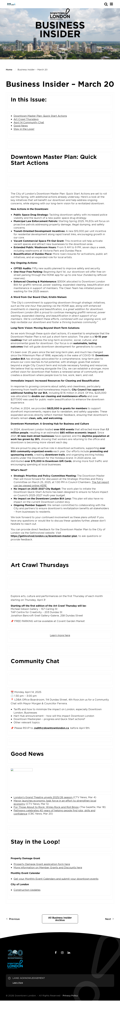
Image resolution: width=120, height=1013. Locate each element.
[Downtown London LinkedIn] (69, 953)
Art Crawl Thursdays (26, 119)
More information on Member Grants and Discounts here (48, 867)
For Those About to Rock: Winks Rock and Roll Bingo (46, 806)
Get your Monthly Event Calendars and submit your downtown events (56, 878)
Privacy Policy (70, 995)
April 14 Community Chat (29, 122)
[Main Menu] (111, 4)
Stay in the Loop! (24, 128)
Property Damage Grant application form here (42, 864)
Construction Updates (27, 889)
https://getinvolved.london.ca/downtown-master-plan (44, 535)
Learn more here (60, 635)
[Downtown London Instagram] (62, 953)
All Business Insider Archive (60, 919)
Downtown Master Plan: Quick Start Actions (40, 115)
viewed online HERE (35, 485)
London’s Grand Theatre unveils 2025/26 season (43, 797)
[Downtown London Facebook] (56, 953)
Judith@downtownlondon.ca (51, 727)
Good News (21, 125)
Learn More (18, 982)
